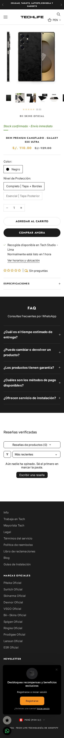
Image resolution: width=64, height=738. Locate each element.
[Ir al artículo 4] (43, 98)
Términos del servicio (18, 538)
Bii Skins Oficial (32, 116)
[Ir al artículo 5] (54, 98)
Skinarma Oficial (15, 596)
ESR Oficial (11, 647)
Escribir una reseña (32, 475)
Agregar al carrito (32, 221)
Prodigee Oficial (14, 634)
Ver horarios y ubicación (23, 260)
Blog (7, 557)
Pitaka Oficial (12, 583)
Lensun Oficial (13, 641)
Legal (7, 532)
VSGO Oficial (12, 608)
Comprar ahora (32, 233)
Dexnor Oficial (13, 602)
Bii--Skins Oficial (15, 615)
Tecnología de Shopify (43, 727)
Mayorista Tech (14, 525)
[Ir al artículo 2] (20, 98)
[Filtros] (7, 454)
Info (6, 512)
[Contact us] (7, 731)
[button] (13, 270)
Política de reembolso (18, 545)
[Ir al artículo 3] (31, 98)
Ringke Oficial (13, 628)
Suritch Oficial (13, 589)
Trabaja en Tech (14, 519)
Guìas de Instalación (17, 564)
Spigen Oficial (13, 621)
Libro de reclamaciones (19, 551)
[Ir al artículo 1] (9, 98)
